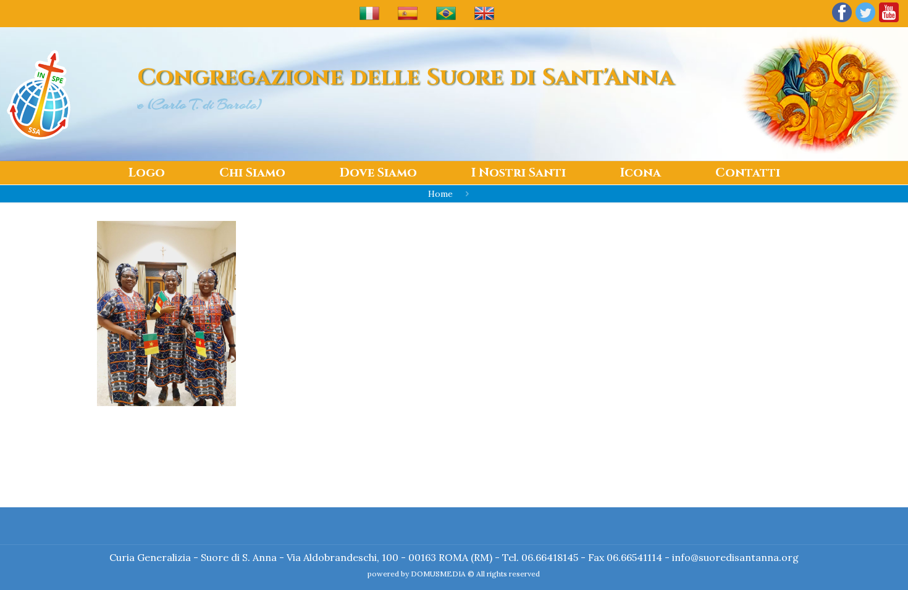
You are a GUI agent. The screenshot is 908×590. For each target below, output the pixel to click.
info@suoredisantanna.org (735, 557)
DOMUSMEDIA (438, 573)
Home (440, 193)
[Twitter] (865, 21)
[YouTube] (889, 21)
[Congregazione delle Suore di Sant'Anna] (38, 94)
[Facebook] (842, 21)
